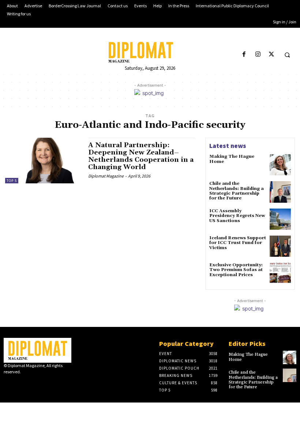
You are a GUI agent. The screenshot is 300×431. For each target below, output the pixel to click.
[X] (271, 55)
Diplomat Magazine (106, 176)
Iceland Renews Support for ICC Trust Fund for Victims (237, 242)
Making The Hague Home (231, 159)
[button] (287, 55)
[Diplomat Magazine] (150, 52)
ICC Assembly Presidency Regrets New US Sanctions (237, 215)
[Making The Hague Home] (280, 164)
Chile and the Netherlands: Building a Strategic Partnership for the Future (236, 191)
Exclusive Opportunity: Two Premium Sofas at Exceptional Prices (236, 269)
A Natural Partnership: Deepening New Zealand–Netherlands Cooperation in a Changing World (141, 156)
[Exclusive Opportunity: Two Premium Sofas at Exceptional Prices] (280, 273)
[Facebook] (244, 55)
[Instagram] (258, 55)
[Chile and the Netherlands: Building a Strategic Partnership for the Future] (280, 191)
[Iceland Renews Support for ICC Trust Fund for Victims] (280, 246)
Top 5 (12, 180)
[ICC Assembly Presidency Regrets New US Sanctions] (280, 219)
